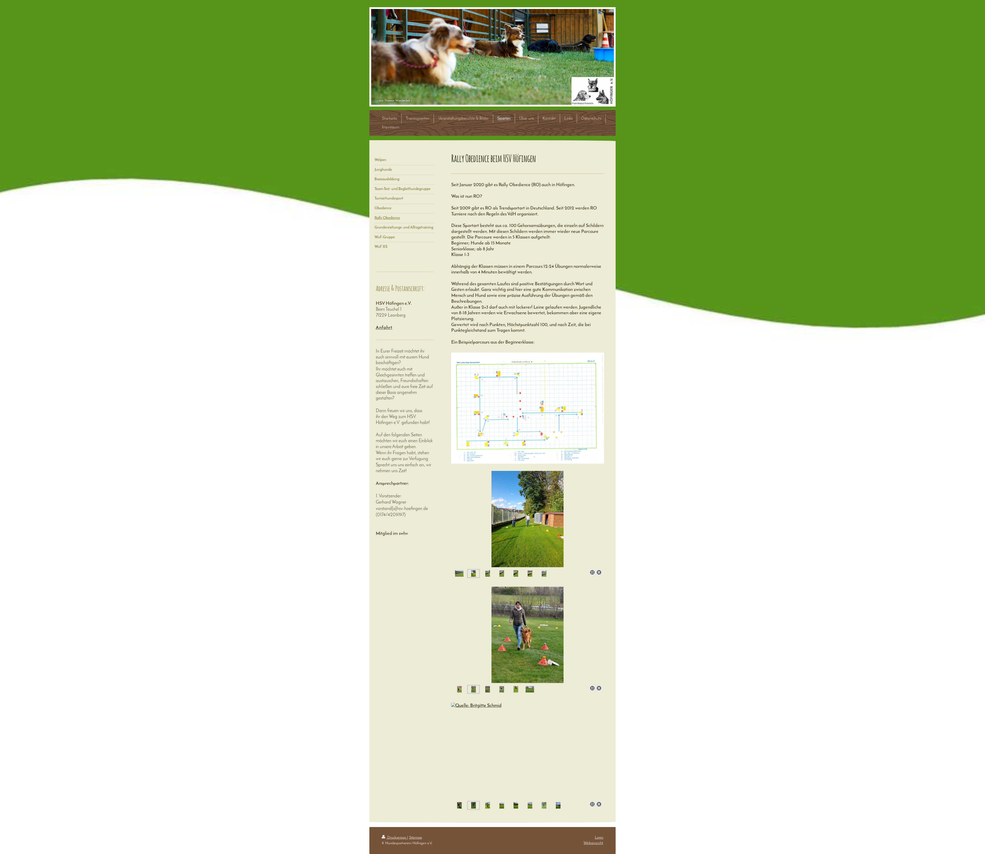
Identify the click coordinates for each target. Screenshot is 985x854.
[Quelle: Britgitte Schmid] (527, 751)
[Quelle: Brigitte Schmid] (527, 519)
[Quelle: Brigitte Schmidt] (527, 635)
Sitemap (415, 838)
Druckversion (396, 838)
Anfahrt (384, 328)
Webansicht (593, 843)
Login (599, 838)
